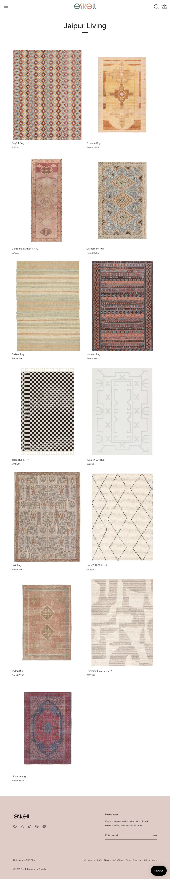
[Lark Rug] (47, 517)
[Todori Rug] (47, 623)
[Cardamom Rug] (122, 200)
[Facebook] (15, 826)
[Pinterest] (37, 826)
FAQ (99, 860)
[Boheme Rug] (122, 95)
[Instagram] (22, 826)
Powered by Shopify (36, 869)
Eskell (23, 869)
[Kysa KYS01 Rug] (122, 411)
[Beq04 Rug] (47, 95)
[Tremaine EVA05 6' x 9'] (122, 623)
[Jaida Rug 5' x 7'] (47, 411)
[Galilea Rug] (47, 306)
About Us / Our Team (114, 860)
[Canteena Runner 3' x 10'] (47, 200)
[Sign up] (155, 835)
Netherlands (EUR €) (23, 860)
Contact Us (89, 860)
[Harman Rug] (122, 306)
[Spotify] (44, 826)
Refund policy (150, 860)
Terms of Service (133, 860)
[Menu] (5, 6)
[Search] (156, 6)
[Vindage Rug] (47, 728)
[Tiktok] (29, 826)
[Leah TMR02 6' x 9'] (122, 517)
